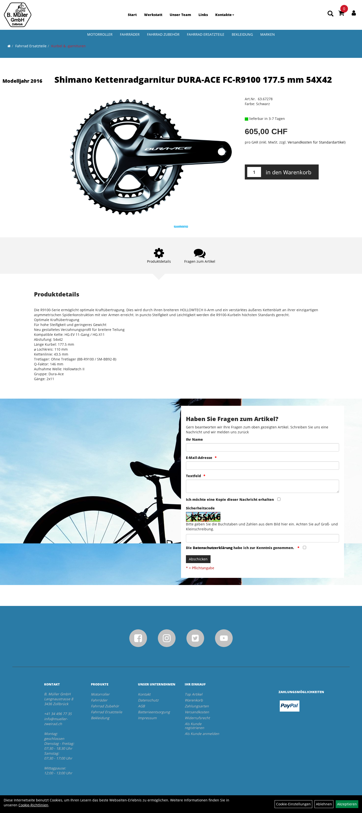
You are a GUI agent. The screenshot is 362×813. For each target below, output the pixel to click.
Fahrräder (130, 34)
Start (132, 14)
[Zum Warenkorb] (341, 13)
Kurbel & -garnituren (68, 46)
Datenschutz (148, 700)
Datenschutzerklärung (212, 547)
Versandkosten (197, 712)
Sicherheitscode (200, 508)
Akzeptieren (347, 804)
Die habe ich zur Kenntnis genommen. (240, 547)
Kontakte (223, 14)
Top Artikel (193, 694)
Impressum (147, 717)
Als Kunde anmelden (202, 733)
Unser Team (180, 14)
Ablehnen (324, 804)
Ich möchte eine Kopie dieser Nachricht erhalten (230, 499)
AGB (141, 706)
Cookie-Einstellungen (293, 804)
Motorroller (100, 34)
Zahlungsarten (197, 706)
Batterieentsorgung (154, 712)
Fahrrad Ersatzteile (205, 34)
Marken (267, 34)
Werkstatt (153, 14)
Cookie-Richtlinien (33, 805)
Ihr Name (194, 439)
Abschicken (198, 559)
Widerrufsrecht (197, 717)
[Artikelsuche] (330, 14)
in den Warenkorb (288, 172)
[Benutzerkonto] (353, 12)
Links (203, 14)
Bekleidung (242, 34)
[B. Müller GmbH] (18, 14)
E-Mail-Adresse (199, 457)
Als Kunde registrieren (194, 725)
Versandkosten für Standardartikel (316, 142)
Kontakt (144, 694)
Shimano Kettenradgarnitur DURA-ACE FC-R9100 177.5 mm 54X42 (193, 79)
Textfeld (193, 475)
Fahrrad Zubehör (163, 34)
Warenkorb (194, 700)
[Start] (9, 46)
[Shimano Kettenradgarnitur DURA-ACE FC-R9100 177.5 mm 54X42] (151, 157)
